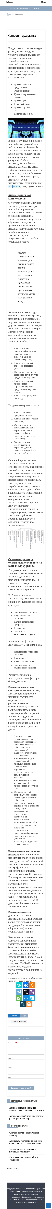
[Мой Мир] (26, 998)
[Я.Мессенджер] (19, 985)
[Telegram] (19, 992)
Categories (14, 1015)
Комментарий (12, 1043)
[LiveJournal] (23, 1004)
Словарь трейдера (19, 1022)
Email (9, 1067)
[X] (26, 992)
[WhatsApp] (19, 998)
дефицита (14, 186)
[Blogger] (29, 1004)
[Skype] (32, 998)
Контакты (36, 8)
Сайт (9, 1077)
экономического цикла (24, 634)
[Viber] (32, 992)
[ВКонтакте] (26, 985)
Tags (24, 1015)
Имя (9, 1058)
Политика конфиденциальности (19, 8)
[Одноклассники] (32, 985)
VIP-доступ (13, 12)
